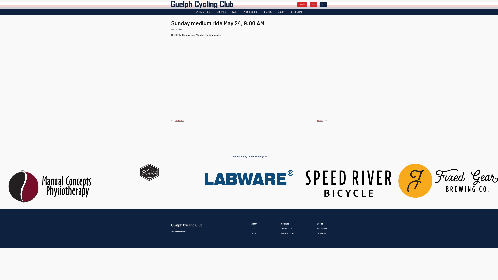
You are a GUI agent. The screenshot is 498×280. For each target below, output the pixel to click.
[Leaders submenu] (275, 12)
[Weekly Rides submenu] (213, 12)
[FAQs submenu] (240, 12)
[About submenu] (288, 12)
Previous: (179, 120)
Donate (302, 5)
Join (313, 5)
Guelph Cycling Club (186, 225)
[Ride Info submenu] (229, 12)
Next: (320, 120)
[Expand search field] (323, 4)
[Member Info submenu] (260, 12)
